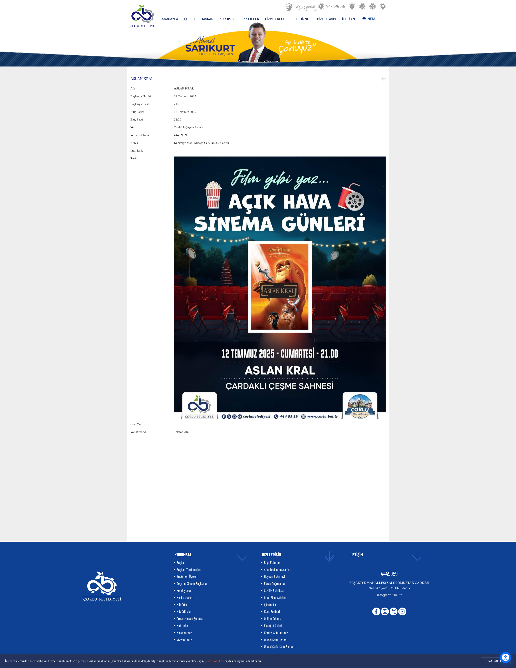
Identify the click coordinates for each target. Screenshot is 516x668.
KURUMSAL (228, 19)
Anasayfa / (245, 61)
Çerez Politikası (214, 661)
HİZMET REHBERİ (277, 19)
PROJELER (251, 19)
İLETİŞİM (348, 19)
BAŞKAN (207, 19)
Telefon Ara (181, 431)
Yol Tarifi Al (138, 431)
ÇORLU (189, 19)
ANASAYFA (170, 19)
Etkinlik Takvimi (266, 61)
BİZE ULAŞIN (326, 19)
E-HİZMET (303, 19)
